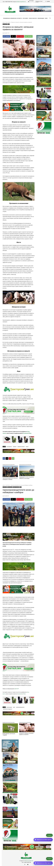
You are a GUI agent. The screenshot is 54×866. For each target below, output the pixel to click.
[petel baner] (19, 410)
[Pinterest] (10, 458)
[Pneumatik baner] (19, 389)
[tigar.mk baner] (19, 439)
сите (8, 24)
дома (4, 22)
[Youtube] (49, 1)
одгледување (9, 446)
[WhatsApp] (13, 458)
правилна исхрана (21, 446)
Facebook (25, 433)
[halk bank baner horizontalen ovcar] (19, 64)
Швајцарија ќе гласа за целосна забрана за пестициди (26, 477)
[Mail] (47, 1)
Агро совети (8, 22)
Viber (30, 433)
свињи (27, 446)
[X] (7, 458)
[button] (50, 18)
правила (14, 446)
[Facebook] (46, 1)
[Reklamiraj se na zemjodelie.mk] (19, 107)
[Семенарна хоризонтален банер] (19, 89)
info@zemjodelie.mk (21, 1)
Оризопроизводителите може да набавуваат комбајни (10, 478)
